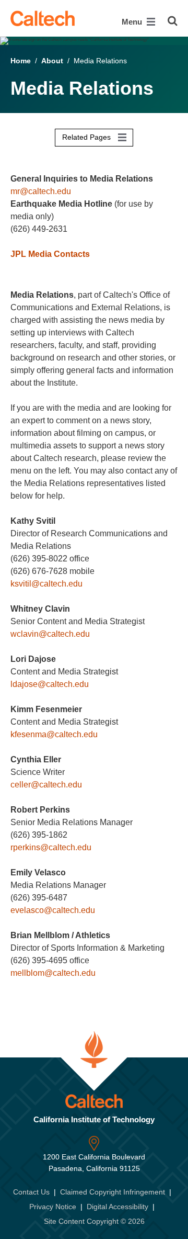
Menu (133, 21)
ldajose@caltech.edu (49, 684)
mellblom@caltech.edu (53, 972)
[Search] (173, 21)
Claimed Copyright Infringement (112, 1192)
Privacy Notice (52, 1206)
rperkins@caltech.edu (50, 847)
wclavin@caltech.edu (50, 633)
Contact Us (31, 1192)
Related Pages (87, 137)
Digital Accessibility (117, 1206)
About (52, 61)
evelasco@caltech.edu (52, 910)
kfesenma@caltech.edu (54, 734)
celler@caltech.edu (46, 784)
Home (20, 61)
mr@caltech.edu (40, 191)
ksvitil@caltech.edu (46, 583)
